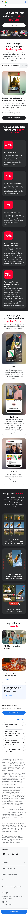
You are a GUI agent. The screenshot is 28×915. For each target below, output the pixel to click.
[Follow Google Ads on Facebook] (17, 854)
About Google (6, 896)
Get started (14, 912)
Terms (10, 898)
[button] (23, 92)
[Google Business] (6, 2)
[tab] (10, 66)
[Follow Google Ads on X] (8, 854)
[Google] (5, 893)
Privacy (4, 898)
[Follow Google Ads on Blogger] (4, 854)
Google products (18, 896)
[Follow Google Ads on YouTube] (13, 854)
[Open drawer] (2, 2)
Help (6, 902)
